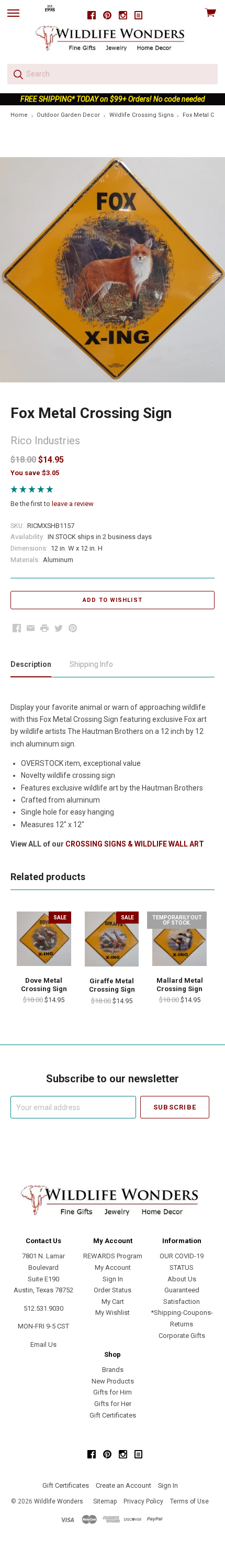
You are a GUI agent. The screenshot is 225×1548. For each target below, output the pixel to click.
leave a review (73, 504)
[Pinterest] (107, 15)
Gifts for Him (112, 1392)
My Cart (113, 1301)
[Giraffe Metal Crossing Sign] (112, 939)
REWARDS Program (112, 1256)
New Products (113, 1381)
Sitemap (105, 1501)
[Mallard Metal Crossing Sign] (179, 938)
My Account (113, 1267)
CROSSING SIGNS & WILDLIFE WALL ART (134, 844)
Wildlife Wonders (58, 1501)
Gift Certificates (112, 1415)
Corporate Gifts (182, 1336)
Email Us (43, 1344)
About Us (181, 1279)
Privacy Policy (143, 1501)
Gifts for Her (112, 1404)
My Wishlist (112, 1312)
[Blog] (138, 15)
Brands (112, 1370)
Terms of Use (189, 1501)
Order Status (112, 1290)
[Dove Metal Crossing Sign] (44, 938)
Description (30, 664)
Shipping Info (91, 664)
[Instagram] (123, 15)
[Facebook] (91, 15)
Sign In (113, 1279)
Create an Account (123, 1485)
